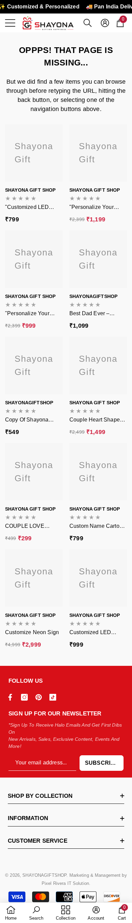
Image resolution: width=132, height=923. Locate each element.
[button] (88, 23)
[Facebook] (12, 697)
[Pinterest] (40, 697)
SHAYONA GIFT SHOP (30, 190)
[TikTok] (54, 697)
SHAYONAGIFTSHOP (93, 296)
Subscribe (101, 763)
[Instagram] (26, 697)
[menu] (10, 23)
